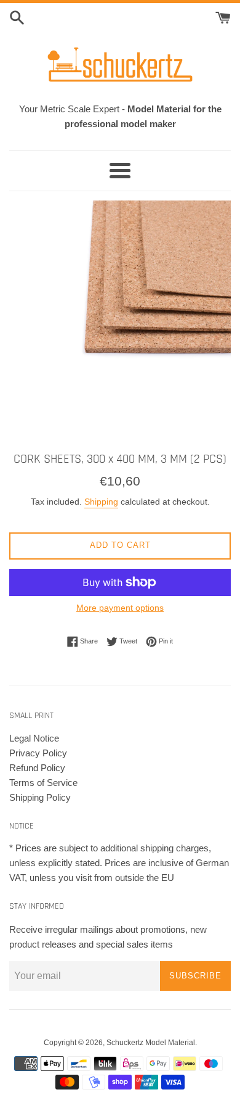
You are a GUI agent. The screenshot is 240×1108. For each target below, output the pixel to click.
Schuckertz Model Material (150, 1042)
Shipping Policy (40, 797)
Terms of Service (43, 782)
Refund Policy (37, 768)
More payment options (120, 608)
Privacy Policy (38, 753)
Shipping (101, 501)
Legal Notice (34, 738)
